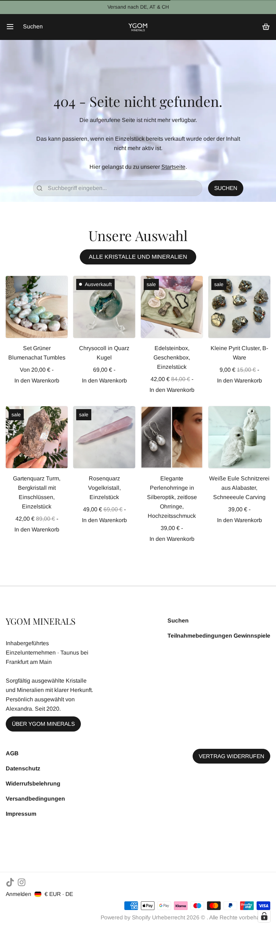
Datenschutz (23, 768)
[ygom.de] (137, 27)
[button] (36, 380)
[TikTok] (10, 882)
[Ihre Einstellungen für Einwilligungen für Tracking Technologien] (264, 916)
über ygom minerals (43, 724)
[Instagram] (21, 882)
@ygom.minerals (189, 7)
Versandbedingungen (35, 799)
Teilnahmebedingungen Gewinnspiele (218, 636)
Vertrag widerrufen (231, 756)
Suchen (178, 620)
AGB (12, 753)
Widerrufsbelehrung (33, 783)
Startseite (173, 167)
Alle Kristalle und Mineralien (138, 257)
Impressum (21, 814)
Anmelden (18, 894)
